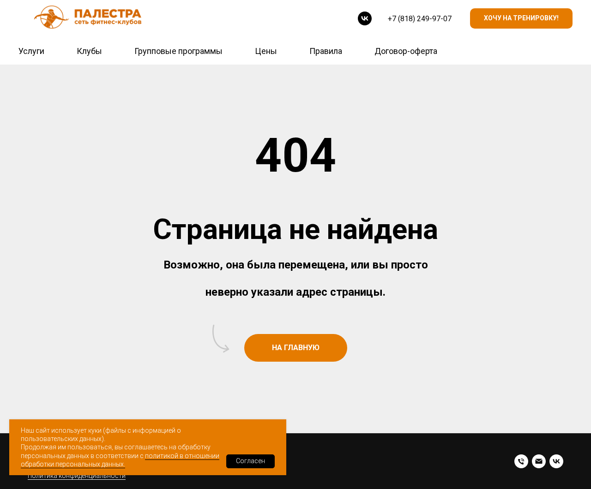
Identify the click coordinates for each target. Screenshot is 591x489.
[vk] (365, 18)
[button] (521, 18)
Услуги (31, 51)
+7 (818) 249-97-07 (420, 18)
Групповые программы (178, 51)
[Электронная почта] (539, 461)
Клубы (89, 51)
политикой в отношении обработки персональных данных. (120, 460)
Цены (266, 51)
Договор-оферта (405, 51)
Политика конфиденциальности (77, 475)
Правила (325, 51)
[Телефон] (521, 461)
